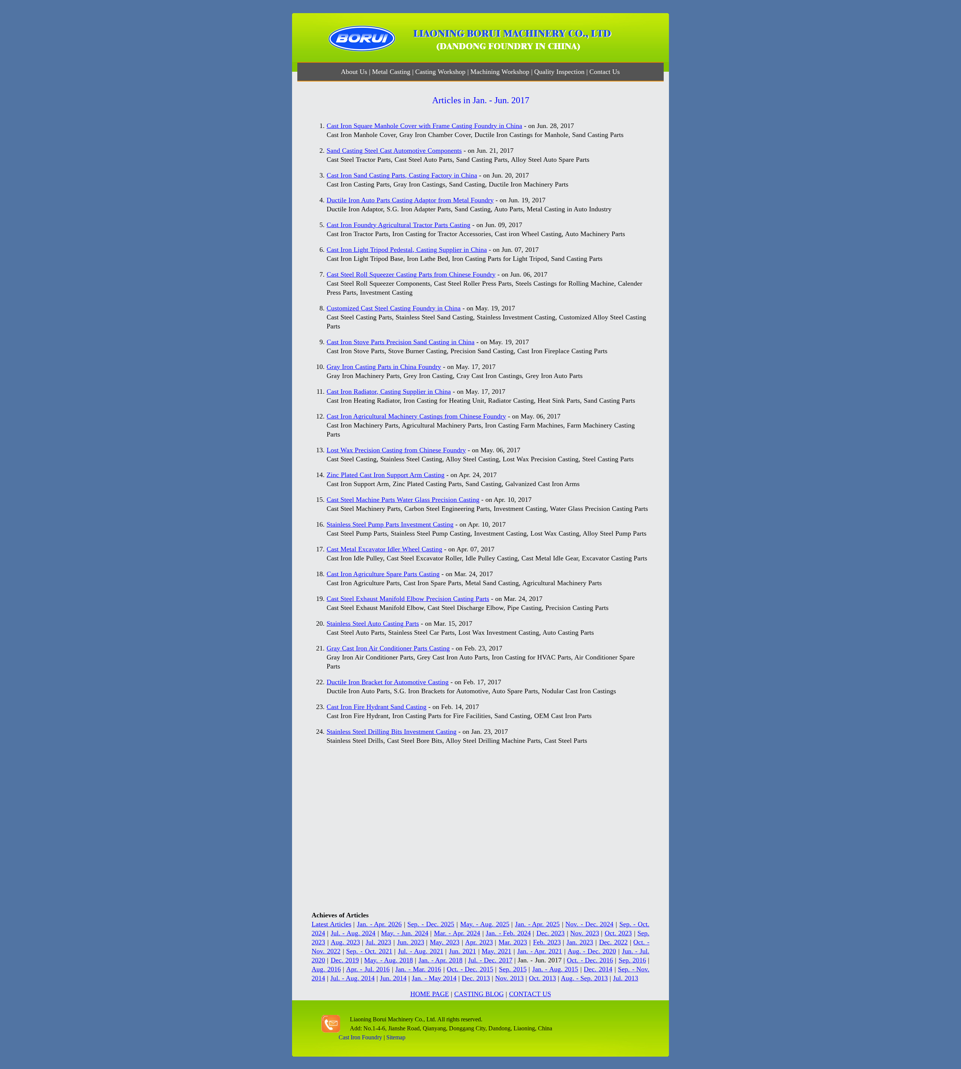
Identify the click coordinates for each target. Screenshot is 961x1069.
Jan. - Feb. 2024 (508, 933)
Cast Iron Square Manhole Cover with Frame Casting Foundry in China (424, 125)
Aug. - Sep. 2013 (584, 978)
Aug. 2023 (345, 942)
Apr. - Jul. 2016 (368, 969)
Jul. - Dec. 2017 (490, 960)
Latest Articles (331, 924)
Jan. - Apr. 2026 (379, 924)
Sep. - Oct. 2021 (369, 951)
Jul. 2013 (625, 978)
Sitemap (395, 1037)
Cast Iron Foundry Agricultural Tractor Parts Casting (398, 225)
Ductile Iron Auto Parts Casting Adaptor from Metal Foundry (410, 200)
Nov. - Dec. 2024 (589, 924)
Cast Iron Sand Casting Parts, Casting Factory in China (402, 175)
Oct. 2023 (618, 933)
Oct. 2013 (542, 978)
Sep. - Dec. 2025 (430, 924)
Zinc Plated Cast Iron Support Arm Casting (385, 475)
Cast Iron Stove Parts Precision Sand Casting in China (400, 342)
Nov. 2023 (584, 933)
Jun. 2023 (410, 942)
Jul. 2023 (378, 942)
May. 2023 (444, 942)
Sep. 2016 (632, 960)
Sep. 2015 (513, 969)
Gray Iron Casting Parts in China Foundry (384, 366)
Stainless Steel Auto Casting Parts (373, 623)
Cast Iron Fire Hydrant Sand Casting (376, 707)
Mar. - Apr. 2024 (457, 933)
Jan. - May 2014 (434, 978)
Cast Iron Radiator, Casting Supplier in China (389, 391)
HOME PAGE (429, 994)
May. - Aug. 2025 (484, 924)
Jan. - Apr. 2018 (441, 960)
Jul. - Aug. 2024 (353, 933)
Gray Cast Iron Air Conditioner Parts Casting (388, 648)
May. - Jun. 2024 (404, 933)
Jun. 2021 (462, 951)
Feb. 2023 (547, 942)
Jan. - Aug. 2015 (555, 969)
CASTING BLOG (479, 994)
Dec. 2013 (476, 978)
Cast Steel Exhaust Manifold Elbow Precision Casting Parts (408, 598)
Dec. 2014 (598, 969)
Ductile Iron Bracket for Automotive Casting (388, 682)
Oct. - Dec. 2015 (470, 969)
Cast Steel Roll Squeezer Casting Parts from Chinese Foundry (411, 274)
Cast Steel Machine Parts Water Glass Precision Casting (403, 499)
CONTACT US (530, 994)
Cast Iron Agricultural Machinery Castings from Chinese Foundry (416, 416)
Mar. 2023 (513, 942)
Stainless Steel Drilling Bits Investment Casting (391, 731)
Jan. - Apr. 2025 (537, 924)
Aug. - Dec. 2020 (592, 951)
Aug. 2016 (326, 969)
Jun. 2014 (393, 978)
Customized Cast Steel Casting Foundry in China (394, 308)
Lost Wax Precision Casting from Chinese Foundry (396, 450)
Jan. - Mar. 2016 (418, 969)
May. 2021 (496, 951)
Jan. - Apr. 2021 (539, 951)
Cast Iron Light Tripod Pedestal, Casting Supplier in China (407, 249)
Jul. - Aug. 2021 (420, 951)
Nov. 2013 (509, 978)
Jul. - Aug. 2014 (352, 978)
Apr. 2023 (479, 942)
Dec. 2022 (613, 942)
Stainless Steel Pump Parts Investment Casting (390, 524)
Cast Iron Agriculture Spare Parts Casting (383, 574)
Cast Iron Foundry (360, 1037)
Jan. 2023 (579, 942)
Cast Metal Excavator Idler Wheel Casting (384, 549)
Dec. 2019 (345, 960)
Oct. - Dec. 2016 (590, 960)
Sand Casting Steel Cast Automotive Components (394, 150)
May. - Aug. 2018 (388, 960)
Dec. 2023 (550, 933)
